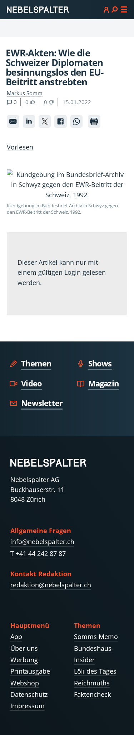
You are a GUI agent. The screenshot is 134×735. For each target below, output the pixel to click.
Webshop (24, 683)
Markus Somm (25, 93)
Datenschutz (29, 694)
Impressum (27, 705)
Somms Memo (96, 636)
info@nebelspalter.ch (42, 541)
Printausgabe (30, 671)
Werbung (24, 659)
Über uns (24, 648)
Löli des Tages (95, 671)
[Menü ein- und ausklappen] (115, 9)
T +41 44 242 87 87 (38, 553)
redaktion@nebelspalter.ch (50, 585)
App (16, 636)
